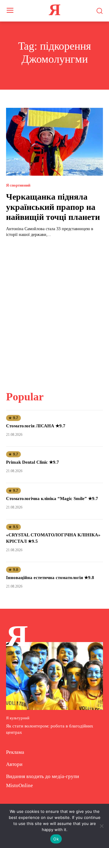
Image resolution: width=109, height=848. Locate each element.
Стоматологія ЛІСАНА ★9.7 (35, 425)
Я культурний (17, 718)
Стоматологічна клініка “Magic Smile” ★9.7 (52, 498)
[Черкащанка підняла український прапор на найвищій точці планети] (54, 142)
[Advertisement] (54, 310)
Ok (56, 838)
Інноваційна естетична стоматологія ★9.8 (50, 577)
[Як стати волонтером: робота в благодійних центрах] (54, 676)
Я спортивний (18, 185)
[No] (101, 826)
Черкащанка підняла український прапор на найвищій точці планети (53, 207)
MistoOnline (19, 785)
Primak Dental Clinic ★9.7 (32, 462)
